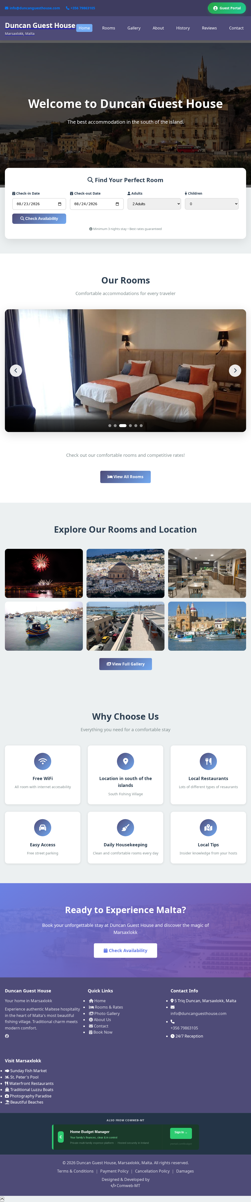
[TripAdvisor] (42, 1044)
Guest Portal (230, 8)
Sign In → (181, 1132)
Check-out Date (86, 193)
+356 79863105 (83, 8)
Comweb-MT (128, 1185)
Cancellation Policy (152, 1171)
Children (194, 193)
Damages (185, 1171)
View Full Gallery (128, 664)
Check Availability (41, 218)
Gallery (133, 28)
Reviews (209, 28)
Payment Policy (114, 1171)
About (158, 28)
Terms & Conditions (75, 1171)
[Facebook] (42, 1036)
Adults (136, 193)
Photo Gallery (106, 1013)
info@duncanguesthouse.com (35, 8)
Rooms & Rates (108, 1007)
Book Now (102, 1032)
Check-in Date (27, 193)
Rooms (108, 28)
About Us (102, 1019)
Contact (236, 28)
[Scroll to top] (2, 1199)
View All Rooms (128, 476)
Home (84, 28)
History (183, 28)
